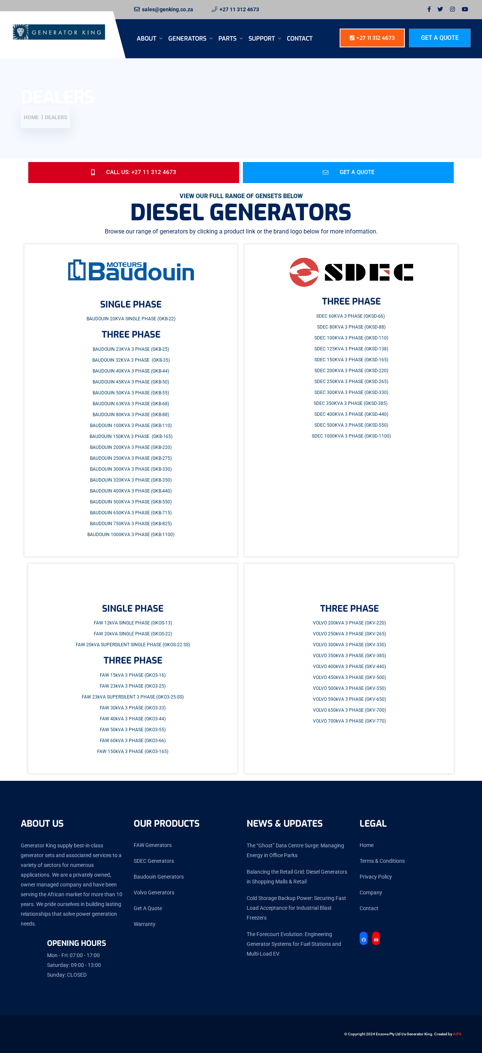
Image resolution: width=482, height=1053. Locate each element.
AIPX (457, 1034)
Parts (228, 38)
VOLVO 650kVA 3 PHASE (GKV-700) (349, 710)
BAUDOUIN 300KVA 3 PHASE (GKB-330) (131, 469)
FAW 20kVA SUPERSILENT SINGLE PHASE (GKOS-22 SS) (133, 644)
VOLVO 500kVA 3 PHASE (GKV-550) (349, 688)
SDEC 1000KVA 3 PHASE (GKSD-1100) (351, 436)
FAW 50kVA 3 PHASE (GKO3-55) (133, 729)
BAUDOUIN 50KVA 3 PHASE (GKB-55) (131, 392)
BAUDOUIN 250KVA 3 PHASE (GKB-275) (131, 458)
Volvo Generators (154, 892)
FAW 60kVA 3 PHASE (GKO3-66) (133, 740)
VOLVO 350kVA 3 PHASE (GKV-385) (349, 655)
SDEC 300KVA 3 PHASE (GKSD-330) (351, 392)
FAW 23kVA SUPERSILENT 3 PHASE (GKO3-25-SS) (133, 697)
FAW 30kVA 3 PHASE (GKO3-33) (133, 708)
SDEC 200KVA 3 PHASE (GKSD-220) (351, 370)
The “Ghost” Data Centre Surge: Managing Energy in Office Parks (295, 850)
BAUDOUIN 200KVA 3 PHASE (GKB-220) (131, 447)
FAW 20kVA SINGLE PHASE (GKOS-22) (133, 633)
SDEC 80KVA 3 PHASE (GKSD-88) (351, 327)
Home (367, 845)
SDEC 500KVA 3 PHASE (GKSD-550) (351, 425)
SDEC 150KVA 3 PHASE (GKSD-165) (351, 359)
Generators (188, 38)
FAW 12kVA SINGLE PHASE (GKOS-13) (133, 623)
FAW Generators (153, 845)
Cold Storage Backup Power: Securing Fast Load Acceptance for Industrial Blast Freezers (296, 908)
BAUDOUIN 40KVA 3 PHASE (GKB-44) (131, 371)
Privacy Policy (376, 877)
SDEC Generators (154, 861)
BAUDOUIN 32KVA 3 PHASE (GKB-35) (131, 360)
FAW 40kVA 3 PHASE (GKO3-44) (133, 718)
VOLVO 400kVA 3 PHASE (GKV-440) (349, 666)
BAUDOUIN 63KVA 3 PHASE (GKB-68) (131, 403)
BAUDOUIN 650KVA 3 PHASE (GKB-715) (131, 512)
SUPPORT (262, 38)
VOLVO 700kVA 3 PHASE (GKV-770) (349, 721)
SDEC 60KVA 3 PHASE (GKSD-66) (350, 316)
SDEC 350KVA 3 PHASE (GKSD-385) (350, 403)
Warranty (145, 924)
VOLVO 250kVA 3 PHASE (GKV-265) (349, 633)
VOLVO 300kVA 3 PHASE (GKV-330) (349, 644)
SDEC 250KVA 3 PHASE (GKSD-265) (351, 381)
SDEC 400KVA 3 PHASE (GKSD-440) (351, 414)
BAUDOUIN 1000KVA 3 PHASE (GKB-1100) (130, 534)
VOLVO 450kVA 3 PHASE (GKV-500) (349, 677)
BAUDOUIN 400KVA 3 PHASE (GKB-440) (131, 491)
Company (371, 892)
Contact (300, 38)
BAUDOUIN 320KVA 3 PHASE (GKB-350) (131, 480)
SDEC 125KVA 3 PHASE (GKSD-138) (351, 349)
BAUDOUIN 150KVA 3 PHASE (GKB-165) (131, 436)
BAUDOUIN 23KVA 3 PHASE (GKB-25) (131, 349)
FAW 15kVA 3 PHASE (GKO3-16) (133, 675)
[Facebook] (364, 940)
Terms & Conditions (382, 861)
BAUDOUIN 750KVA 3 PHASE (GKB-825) (131, 523)
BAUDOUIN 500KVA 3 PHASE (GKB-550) (131, 502)
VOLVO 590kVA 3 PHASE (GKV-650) (349, 699)
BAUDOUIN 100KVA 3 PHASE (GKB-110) (131, 425)
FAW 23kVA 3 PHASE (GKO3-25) (133, 686)
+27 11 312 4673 (239, 9)
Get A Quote (440, 37)
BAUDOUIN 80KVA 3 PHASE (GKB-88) (131, 414)
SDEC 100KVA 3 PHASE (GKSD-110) (351, 338)
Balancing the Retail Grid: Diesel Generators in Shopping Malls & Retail (297, 877)
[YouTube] (376, 940)
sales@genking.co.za (167, 9)
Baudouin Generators (159, 877)
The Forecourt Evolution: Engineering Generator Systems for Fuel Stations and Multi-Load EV (294, 944)
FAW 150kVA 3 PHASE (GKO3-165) (132, 751)
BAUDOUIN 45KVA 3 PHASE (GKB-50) (131, 382)
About (147, 38)
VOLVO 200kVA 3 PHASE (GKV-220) (349, 623)
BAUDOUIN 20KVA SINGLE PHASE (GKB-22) (131, 318)
